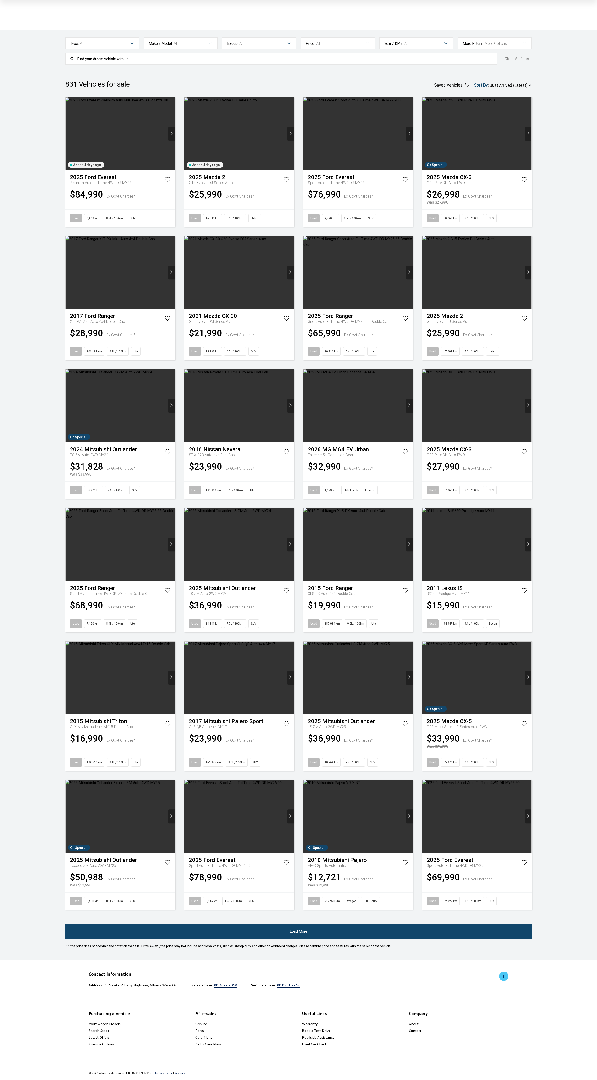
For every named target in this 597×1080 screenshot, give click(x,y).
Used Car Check (314, 1044)
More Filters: (473, 43)
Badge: (232, 43)
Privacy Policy (163, 1073)
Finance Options (102, 1044)
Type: (74, 43)
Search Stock (99, 1030)
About (414, 1023)
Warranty (310, 1023)
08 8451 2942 (288, 985)
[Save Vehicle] (167, 180)
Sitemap (179, 1073)
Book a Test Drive (316, 1030)
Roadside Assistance (318, 1037)
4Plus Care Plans (208, 1044)
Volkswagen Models (105, 1023)
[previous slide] (69, 134)
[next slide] (171, 134)
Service (201, 1023)
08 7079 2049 (225, 985)
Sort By (481, 85)
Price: (310, 43)
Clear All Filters (518, 58)
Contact (415, 1030)
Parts (199, 1030)
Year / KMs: (393, 43)
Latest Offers (99, 1037)
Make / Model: (161, 43)
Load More (298, 931)
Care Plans (203, 1037)
